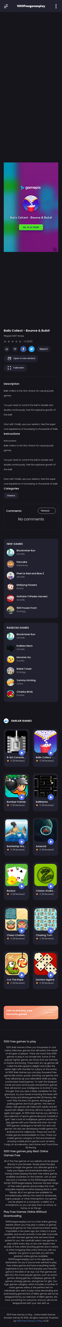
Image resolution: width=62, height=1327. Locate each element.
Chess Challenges (18, 935)
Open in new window (24, 358)
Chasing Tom (44, 935)
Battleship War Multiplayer (23, 846)
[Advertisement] (31, 48)
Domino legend (45, 979)
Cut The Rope (15, 979)
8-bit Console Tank (18, 757)
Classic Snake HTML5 (48, 890)
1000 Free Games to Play (30, 1320)
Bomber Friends (16, 802)
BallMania (42, 802)
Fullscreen (18, 367)
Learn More (49, 1012)
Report (44, 349)
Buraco (11, 890)
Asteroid (41, 846)
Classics (11, 495)
